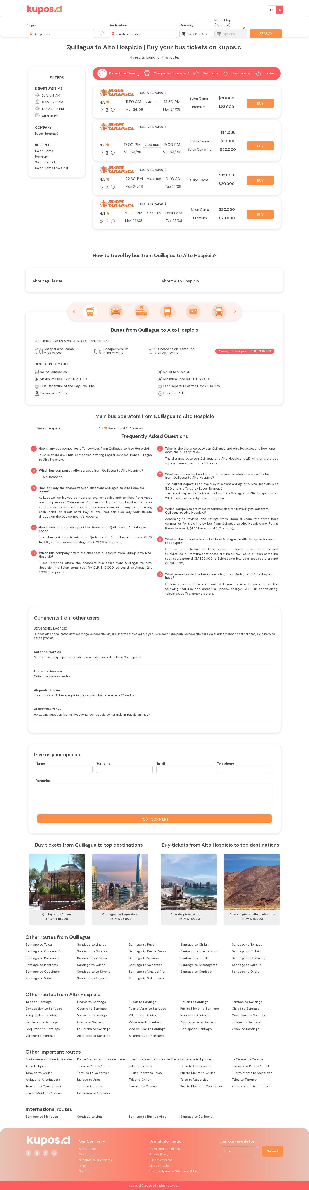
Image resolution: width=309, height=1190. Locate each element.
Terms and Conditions (164, 1149)
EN (279, 10)
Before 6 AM (51, 96)
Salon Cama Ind (47, 162)
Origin (31, 25)
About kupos (88, 1149)
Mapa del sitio (159, 1166)
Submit (272, 1151)
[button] (61, 33)
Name (40, 763)
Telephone (225, 763)
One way (186, 25)
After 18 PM (50, 116)
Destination (118, 25)
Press (82, 1166)
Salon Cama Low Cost (51, 168)
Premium (41, 157)
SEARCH (266, 33)
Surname (103, 763)
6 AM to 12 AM (52, 102)
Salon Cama (44, 151)
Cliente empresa (161, 1160)
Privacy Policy (158, 1154)
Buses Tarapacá (46, 133)
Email (160, 763)
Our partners (88, 1154)
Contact (84, 1171)
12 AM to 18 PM (53, 109)
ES (271, 10)
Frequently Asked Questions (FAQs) (174, 1171)
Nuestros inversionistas (95, 1160)
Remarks (43, 781)
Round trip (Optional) (222, 23)
